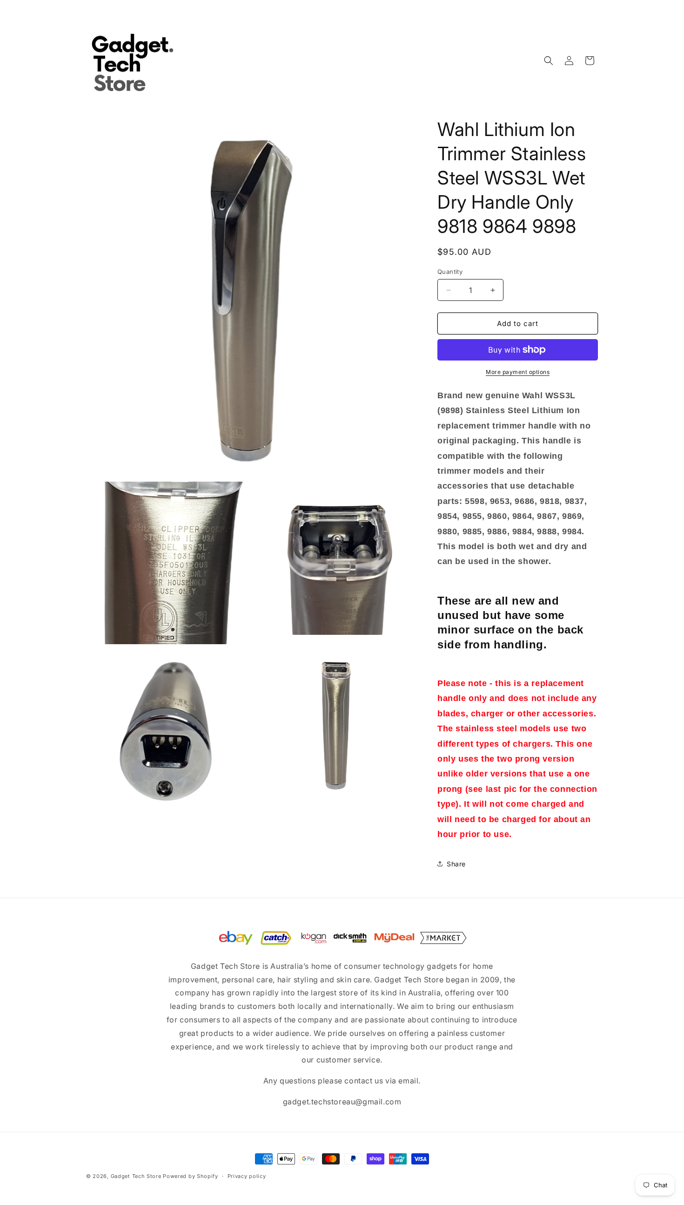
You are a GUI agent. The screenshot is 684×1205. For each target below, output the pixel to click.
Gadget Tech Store (136, 1176)
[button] (548, 60)
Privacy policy (247, 1176)
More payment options (518, 371)
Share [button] (456, 864)
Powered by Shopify (190, 1176)
